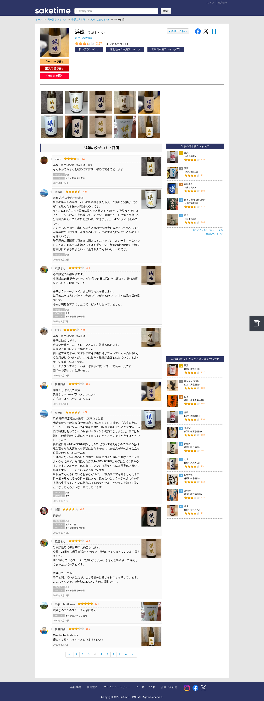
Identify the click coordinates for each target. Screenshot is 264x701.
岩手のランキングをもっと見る (208, 230)
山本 (186, 397)
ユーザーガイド (145, 687)
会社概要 (75, 687)
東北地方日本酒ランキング (125, 49)
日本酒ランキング (89, 49)
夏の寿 (187, 490)
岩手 (78, 38)
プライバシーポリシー (116, 687)
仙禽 (186, 506)
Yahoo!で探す (54, 75)
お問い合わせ (169, 687)
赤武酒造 (87, 38)
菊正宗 (187, 428)
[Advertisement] (195, 297)
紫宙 (186, 168)
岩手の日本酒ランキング (195, 146)
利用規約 (92, 687)
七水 (186, 459)
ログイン (210, 2)
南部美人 (188, 184)
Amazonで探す (54, 61)
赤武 (186, 152)
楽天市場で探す (54, 68)
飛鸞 (186, 365)
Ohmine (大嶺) (191, 381)
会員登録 (222, 2)
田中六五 (188, 475)
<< (69, 654)
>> (133, 654)
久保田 (187, 443)
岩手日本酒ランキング (163, 49)
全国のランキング (214, 233)
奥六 (186, 215)
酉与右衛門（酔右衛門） (196, 199)
